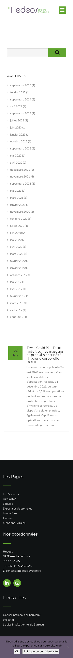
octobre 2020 (18, 218)
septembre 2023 (20, 113)
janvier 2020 (18, 267)
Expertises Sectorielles (17, 508)
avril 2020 (16, 246)
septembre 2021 (20, 183)
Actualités (9, 498)
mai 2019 (15, 281)
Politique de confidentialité (41, 651)
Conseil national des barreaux (21, 614)
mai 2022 (15, 155)
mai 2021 (15, 190)
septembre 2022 (20, 148)
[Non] (68, 647)
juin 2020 (16, 232)
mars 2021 (16, 197)
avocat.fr (8, 619)
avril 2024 (16, 106)
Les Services (11, 494)
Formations (10, 513)
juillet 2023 (17, 120)
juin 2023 (16, 127)
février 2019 (18, 296)
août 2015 (16, 317)
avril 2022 (16, 162)
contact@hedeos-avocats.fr (23, 570)
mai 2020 (15, 239)
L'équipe (8, 503)
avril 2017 (16, 310)
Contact (8, 518)
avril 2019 (16, 288)
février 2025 (18, 92)
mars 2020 (16, 253)
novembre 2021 (20, 176)
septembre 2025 (20, 85)
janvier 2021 (18, 204)
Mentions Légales (14, 522)
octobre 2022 (18, 141)
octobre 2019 (18, 275)
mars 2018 (16, 303)
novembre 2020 (20, 211)
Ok (17, 651)
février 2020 (18, 260)
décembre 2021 (20, 169)
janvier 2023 (18, 134)
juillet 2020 (17, 225)
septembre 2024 (20, 99)
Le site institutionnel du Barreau (23, 624)
